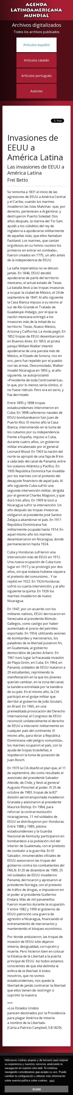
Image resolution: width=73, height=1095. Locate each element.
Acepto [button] (36, 1089)
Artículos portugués (36, 75)
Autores (36, 91)
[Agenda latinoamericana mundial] (36, 10)
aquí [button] (52, 1080)
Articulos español (36, 45)
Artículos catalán (36, 60)
